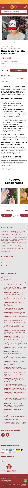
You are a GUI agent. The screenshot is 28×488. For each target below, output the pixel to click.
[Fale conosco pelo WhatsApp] (25, 481)
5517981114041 (7, 277)
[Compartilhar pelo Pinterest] (13, 170)
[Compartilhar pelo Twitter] (9, 170)
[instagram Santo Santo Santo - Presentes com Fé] (3, 435)
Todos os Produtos (6, 266)
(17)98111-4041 (7, 280)
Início (2, 46)
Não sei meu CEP (5, 81)
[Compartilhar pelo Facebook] (6, 170)
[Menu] (3, 7)
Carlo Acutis (9, 46)
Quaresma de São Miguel (8, 263)
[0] (24, 7)
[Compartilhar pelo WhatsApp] (3, 169)
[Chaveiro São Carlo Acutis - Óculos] (15, 215)
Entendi (24, 485)
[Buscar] (25, 12)
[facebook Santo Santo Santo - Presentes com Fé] (7, 435)
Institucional (4, 269)
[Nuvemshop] (6, 481)
